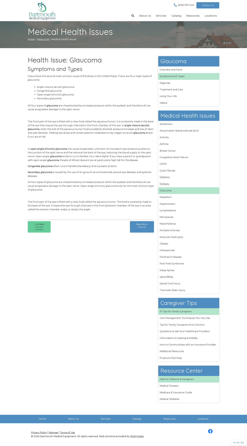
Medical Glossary (169, 385)
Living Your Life (168, 96)
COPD (163, 164)
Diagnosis (165, 83)
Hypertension (167, 204)
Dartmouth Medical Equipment (58, 436)
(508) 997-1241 (186, 5)
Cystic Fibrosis (167, 170)
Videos (163, 103)
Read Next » (142, 225)
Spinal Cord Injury (170, 283)
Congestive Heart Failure (174, 157)
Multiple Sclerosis (170, 230)
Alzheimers (166, 124)
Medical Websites (169, 399)
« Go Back (39, 227)
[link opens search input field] (133, 16)
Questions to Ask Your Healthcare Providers (185, 331)
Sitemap (53, 432)
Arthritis (164, 137)
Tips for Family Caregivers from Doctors (182, 324)
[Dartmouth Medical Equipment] (42, 10)
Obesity (164, 243)
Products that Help (171, 358)
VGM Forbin (137, 436)
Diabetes (165, 177)
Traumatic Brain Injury (172, 290)
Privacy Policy (39, 432)
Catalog (176, 15)
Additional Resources (172, 351)
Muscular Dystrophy (171, 237)
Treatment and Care (171, 89)
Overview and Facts (171, 69)
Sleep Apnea (167, 270)
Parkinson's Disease (171, 257)
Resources (193, 15)
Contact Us (207, 5)
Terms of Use (67, 432)
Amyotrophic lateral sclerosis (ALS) (179, 130)
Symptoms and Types (172, 76)
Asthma (164, 144)
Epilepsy (164, 184)
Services (161, 15)
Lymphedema (168, 210)
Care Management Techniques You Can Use (185, 318)
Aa (234, 442)
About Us (145, 15)
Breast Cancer (168, 150)
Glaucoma (166, 190)
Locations (211, 15)
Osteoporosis (167, 250)
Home (31, 39)
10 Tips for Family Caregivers (176, 311)
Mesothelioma (168, 223)
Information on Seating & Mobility (179, 338)
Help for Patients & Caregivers (177, 379)
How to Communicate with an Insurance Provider (188, 344)
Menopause (166, 217)
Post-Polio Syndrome (172, 263)
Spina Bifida (166, 277)
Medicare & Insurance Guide (176, 392)
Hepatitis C (166, 197)
